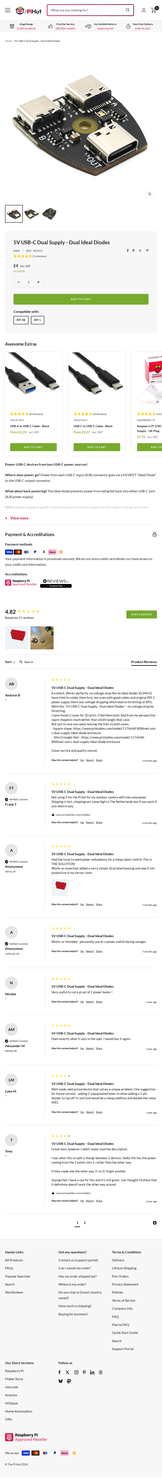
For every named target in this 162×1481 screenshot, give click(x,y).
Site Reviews (14, 1292)
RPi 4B (21, 320)
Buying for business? (73, 1314)
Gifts (8, 1419)
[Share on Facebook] (128, 250)
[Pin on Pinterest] (133, 250)
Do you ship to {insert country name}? (80, 1295)
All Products (14, 1260)
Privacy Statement (125, 1284)
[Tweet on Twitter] (140, 250)
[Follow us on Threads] (101, 1372)
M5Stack (11, 1403)
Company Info (122, 1308)
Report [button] (90, 760)
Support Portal (123, 1349)
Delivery (118, 1260)
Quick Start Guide (125, 1332)
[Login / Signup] (144, 10)
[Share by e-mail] (147, 250)
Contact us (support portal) (78, 1260)
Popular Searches (17, 1276)
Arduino (11, 1395)
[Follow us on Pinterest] (84, 1372)
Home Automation (18, 1411)
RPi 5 (37, 320)
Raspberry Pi (14, 1371)
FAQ (115, 1316)
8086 (17, 250)
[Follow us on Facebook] (59, 1372)
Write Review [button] (141, 614)
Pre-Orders (120, 1276)
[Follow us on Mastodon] (69, 1381)
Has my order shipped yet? (77, 1276)
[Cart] (153, 10)
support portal (105, 28)
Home (8, 40)
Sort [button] (8, 662)
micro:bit (11, 1387)
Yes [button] (82, 760)
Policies (117, 1292)
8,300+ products (26, 28)
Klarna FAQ (120, 1324)
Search (10, 1284)
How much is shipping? (74, 1306)
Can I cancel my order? (74, 1268)
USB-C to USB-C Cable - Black (93, 426)
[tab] (144, 662)
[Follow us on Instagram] (76, 1372)
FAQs (9, 1268)
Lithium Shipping (124, 1268)
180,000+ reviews (65, 28)
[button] (16, 637)
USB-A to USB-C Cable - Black (29, 426)
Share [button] (99, 760)
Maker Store (14, 1379)
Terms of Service (123, 1300)
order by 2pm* (143, 28)
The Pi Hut (17, 420)
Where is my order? (72, 1284)
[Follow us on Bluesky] (60, 1381)
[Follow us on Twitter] (67, 1372)
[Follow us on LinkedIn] (92, 1372)
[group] (27, 612)
